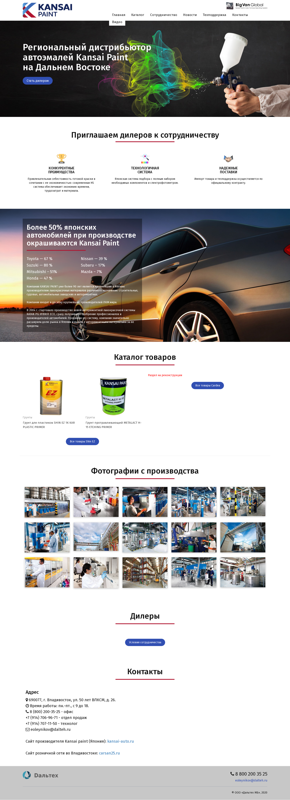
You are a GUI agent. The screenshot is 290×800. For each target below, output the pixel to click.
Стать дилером (38, 81)
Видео (117, 22)
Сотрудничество (163, 15)
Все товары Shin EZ (82, 441)
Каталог (137, 15)
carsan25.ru (109, 753)
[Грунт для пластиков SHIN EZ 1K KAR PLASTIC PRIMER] (51, 396)
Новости (190, 15)
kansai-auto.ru (120, 741)
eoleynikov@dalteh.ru (251, 780)
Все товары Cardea (207, 385)
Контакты (240, 15)
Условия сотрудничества (145, 642)
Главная (118, 15)
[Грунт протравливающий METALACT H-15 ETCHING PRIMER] (114, 396)
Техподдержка (214, 15)
